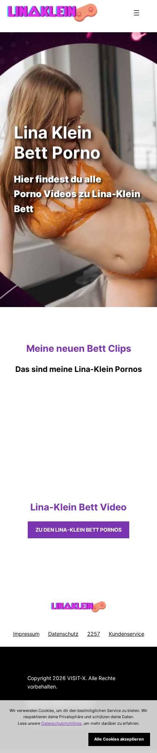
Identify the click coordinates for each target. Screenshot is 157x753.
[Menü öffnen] (136, 12)
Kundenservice (126, 634)
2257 (93, 634)
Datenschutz (63, 634)
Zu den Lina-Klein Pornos (78, 530)
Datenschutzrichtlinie (61, 723)
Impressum (26, 634)
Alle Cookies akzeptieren (119, 739)
